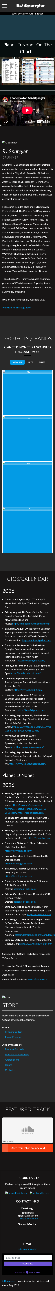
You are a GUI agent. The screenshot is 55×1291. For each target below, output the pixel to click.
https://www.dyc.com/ (39, 838)
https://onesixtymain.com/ (31, 660)
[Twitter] (23, 1231)
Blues (42, 362)
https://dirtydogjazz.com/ (18, 850)
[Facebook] (16, 1231)
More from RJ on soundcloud (27, 1148)
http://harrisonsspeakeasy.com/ (27, 747)
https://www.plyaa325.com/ (28, 689)
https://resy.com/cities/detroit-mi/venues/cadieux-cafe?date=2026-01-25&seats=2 (26, 808)
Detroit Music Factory (17, 1054)
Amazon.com (12, 1059)
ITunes (8, 1064)
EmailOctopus (34, 1272)
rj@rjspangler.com (28, 1218)
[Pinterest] (37, 1231)
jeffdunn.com (9, 1280)
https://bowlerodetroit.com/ (25, 673)
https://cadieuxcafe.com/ (31, 812)
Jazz (30, 362)
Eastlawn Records (14, 1049)
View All (17, 362)
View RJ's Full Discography (16, 307)
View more (27, 392)
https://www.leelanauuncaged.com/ (27, 763)
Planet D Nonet (13, 1037)
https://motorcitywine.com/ (36, 640)
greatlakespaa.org (37, 978)
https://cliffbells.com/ (25, 888)
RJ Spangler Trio (13, 1031)
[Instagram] (30, 1231)
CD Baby (10, 1069)
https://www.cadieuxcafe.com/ (35, 943)
